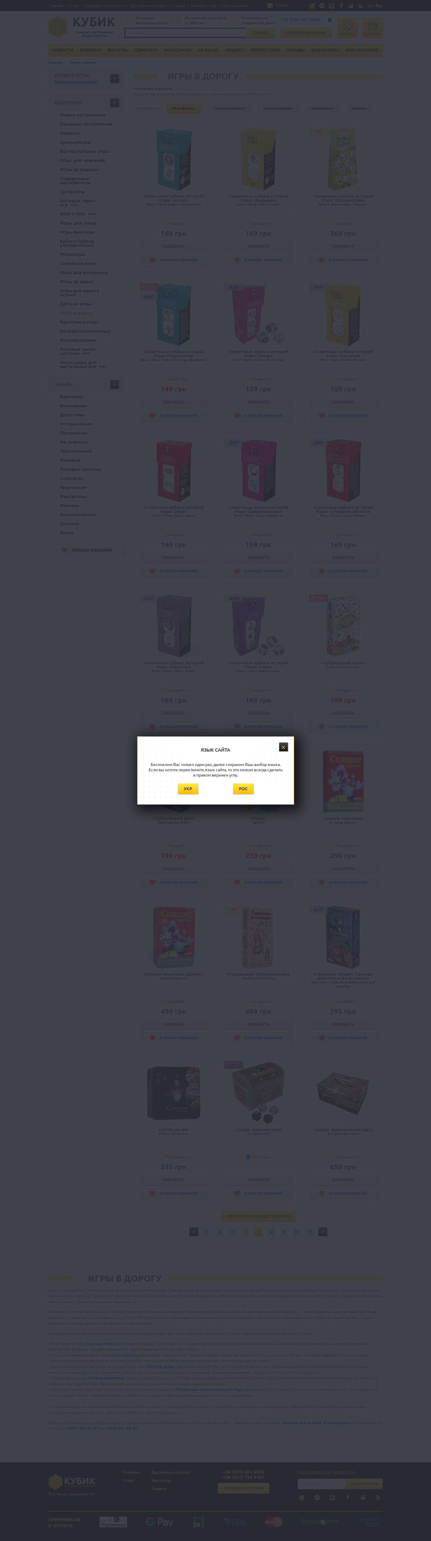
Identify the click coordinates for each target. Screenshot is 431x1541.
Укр (188, 788)
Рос (243, 788)
